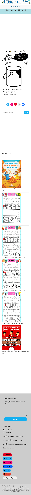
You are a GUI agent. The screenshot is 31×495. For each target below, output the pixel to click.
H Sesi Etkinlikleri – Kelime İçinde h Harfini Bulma (13, 224)
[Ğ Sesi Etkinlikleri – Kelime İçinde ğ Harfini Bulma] (11, 241)
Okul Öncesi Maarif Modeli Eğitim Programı (15, 444)
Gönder (15, 419)
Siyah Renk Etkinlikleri (10, 94)
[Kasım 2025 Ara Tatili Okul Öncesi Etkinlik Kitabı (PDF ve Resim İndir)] (11, 174)
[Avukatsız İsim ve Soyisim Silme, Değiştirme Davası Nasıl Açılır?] (11, 338)
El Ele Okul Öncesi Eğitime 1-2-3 (12, 440)
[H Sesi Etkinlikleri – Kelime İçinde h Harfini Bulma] (11, 208)
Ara (26, 112)
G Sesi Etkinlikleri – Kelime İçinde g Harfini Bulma (13, 290)
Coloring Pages (7, 432)
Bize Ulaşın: (10, 398)
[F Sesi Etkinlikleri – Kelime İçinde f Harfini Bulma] (11, 307)
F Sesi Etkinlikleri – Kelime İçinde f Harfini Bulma (13, 323)
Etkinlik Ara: (4, 110)
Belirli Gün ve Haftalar (9, 448)
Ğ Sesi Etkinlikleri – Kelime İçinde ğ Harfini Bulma (13, 257)
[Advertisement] (15, 30)
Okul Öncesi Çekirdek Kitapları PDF (13, 436)
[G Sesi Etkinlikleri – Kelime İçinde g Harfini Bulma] (11, 274)
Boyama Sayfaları (8, 430)
